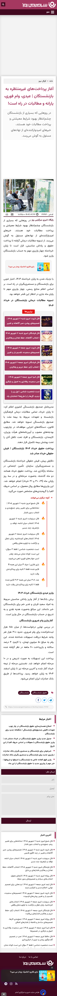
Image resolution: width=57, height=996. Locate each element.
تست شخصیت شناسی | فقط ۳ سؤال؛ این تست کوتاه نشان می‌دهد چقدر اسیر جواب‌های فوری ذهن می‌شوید (22, 554)
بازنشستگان (24, 692)
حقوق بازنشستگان (39, 692)
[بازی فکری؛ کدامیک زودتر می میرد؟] (47, 975)
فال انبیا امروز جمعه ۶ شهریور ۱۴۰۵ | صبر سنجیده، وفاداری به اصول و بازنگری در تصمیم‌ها (23, 380)
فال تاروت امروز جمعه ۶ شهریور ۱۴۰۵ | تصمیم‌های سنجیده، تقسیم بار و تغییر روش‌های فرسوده (23, 351)
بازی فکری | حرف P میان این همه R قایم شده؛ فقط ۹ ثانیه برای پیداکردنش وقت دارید (22, 569)
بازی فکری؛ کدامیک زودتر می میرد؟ (24, 972)
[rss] (16, 984)
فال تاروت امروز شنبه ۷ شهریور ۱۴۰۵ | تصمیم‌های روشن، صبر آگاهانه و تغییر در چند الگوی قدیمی (23, 322)
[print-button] (7, 214)
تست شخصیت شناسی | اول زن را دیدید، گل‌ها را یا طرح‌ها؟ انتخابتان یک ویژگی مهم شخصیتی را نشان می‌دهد (23, 395)
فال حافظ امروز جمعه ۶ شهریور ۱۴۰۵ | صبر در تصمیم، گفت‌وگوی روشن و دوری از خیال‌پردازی (31, 938)
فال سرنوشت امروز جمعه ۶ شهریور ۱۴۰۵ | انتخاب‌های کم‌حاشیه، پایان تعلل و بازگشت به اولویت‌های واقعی (22, 538)
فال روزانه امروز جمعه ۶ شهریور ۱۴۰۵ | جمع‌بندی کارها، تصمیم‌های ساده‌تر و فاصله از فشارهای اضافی (31, 921)
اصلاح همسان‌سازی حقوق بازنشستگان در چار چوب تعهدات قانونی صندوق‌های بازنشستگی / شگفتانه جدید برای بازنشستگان (30, 730)
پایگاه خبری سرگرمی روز (42, 220)
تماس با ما (33, 957)
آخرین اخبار (45, 835)
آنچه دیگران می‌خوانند (40, 498)
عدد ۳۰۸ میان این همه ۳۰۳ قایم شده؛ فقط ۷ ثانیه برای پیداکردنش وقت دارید (22, 582)
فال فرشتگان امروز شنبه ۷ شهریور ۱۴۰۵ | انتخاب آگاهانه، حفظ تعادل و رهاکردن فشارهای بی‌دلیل (23, 336)
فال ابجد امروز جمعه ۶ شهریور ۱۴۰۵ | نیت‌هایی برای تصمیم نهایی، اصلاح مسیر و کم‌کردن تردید (29, 886)
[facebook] (38, 701)
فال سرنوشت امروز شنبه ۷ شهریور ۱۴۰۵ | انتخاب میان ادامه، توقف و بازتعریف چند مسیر (24, 523)
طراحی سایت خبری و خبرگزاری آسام (27, 992)
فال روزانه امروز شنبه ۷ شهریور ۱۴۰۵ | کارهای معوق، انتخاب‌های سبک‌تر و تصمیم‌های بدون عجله (32, 877)
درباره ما (23, 957)
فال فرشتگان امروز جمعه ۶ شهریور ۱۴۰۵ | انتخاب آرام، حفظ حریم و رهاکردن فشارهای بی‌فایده (22, 366)
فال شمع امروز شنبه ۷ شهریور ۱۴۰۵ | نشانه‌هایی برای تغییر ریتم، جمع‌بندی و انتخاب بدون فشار (22, 508)
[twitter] (44, 701)
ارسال (28, 821)
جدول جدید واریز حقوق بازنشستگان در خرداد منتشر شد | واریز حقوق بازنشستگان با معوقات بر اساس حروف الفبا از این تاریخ (29, 742)
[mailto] (11, 214)
